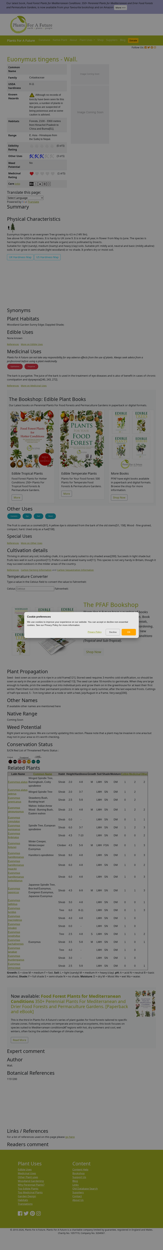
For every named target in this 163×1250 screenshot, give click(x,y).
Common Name (42, 774)
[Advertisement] (145, 118)
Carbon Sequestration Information (75, 569)
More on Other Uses (31, 543)
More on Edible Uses (32, 344)
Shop (100, 40)
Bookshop (78, 1173)
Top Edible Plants (28, 1188)
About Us (78, 1200)
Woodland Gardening (31, 1181)
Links (75, 1185)
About (73, 40)
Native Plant (60, 40)
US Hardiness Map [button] (47, 257)
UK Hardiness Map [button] (20, 257)
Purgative (31, 366)
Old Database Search (85, 1188)
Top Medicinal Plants (30, 1192)
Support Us (79, 1177)
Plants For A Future (21, 40)
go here (70, 1137)
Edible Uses (25, 1169)
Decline (113, 632)
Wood (50, 516)
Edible (125, 774)
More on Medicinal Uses (34, 385)
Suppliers (111, 40)
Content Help (80, 1169)
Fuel (38, 516)
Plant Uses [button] (86, 40)
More (17, 497)
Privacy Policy (95, 632)
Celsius (11, 588)
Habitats (23, 1200)
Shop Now (119, 497)
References (13, 344)
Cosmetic (14, 516)
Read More (19, 1040)
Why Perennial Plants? (31, 1185)
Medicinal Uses (27, 1173)
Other (144, 774)
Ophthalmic (15, 366)
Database (44, 40)
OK (128, 632)
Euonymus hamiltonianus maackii (16, 865)
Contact (77, 1196)
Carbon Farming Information (36, 569)
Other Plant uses (28, 1177)
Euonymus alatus (18, 782)
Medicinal (135, 774)
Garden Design (27, 1196)
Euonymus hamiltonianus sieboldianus (16, 877)
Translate (33, 202)
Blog (122, 40)
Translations (25, 1204)
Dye (27, 516)
